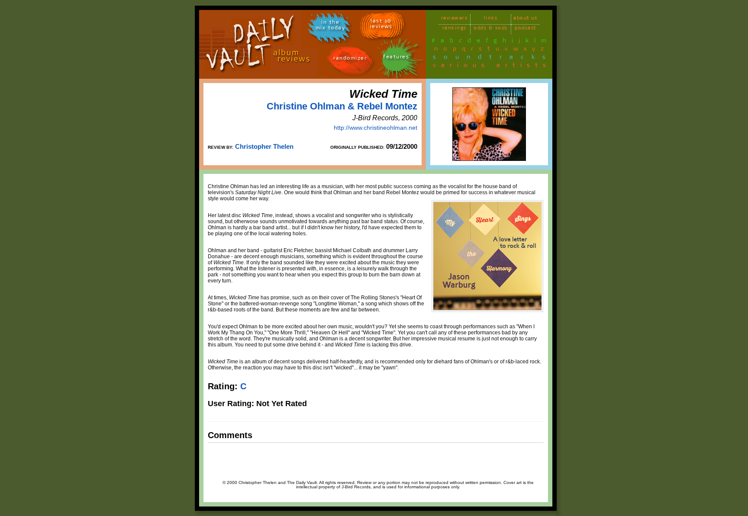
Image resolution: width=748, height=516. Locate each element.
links (491, 19)
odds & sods (491, 29)
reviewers (454, 19)
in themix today (330, 26)
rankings (454, 29)
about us (525, 19)
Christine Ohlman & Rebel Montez (342, 106)
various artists (492, 66)
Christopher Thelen (264, 146)
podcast (525, 29)
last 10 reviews (381, 25)
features (396, 58)
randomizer (350, 59)
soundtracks (493, 58)
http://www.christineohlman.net (375, 127)
